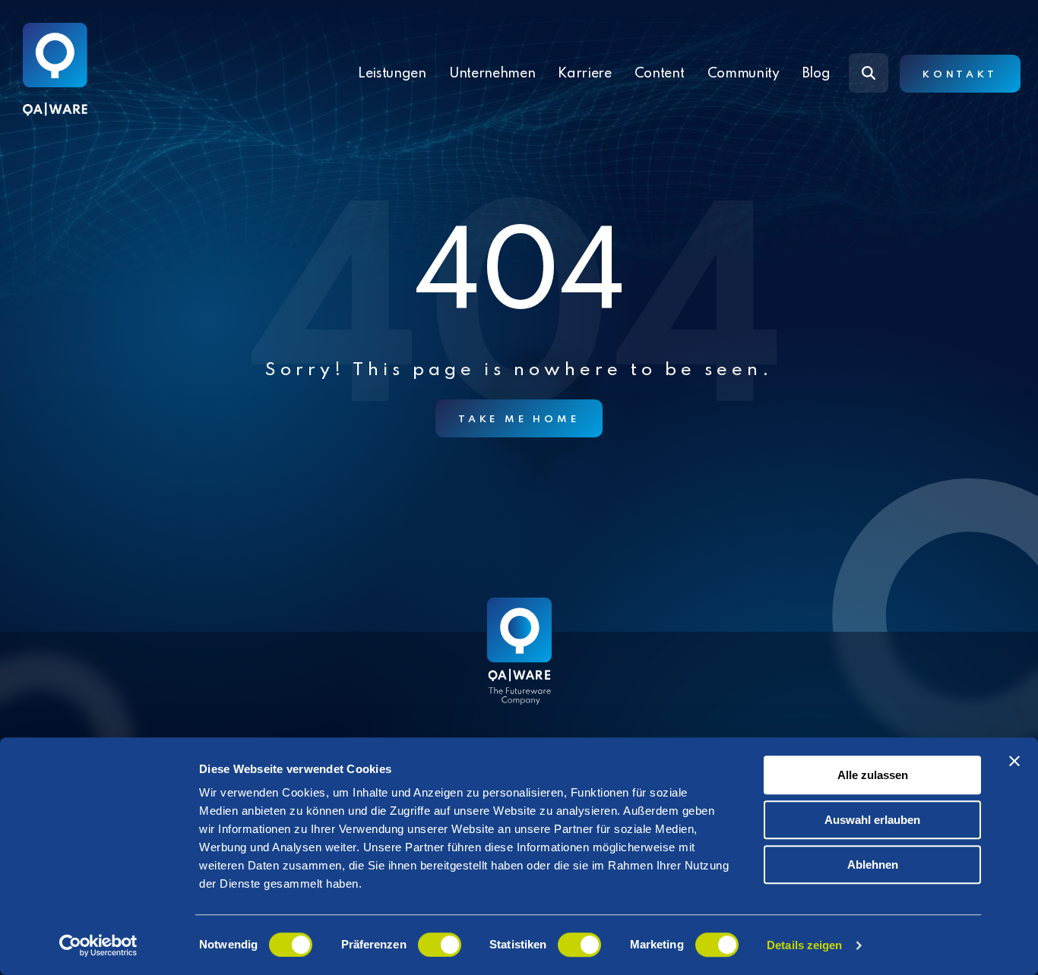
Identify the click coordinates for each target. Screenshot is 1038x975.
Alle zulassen (872, 774)
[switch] (439, 944)
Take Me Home (519, 419)
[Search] (868, 73)
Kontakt (960, 75)
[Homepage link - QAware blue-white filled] (519, 662)
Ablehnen (872, 864)
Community (743, 73)
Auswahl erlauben (872, 819)
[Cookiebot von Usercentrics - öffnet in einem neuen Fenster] (98, 945)
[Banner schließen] (1014, 761)
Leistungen (392, 73)
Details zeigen (804, 945)
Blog (816, 73)
